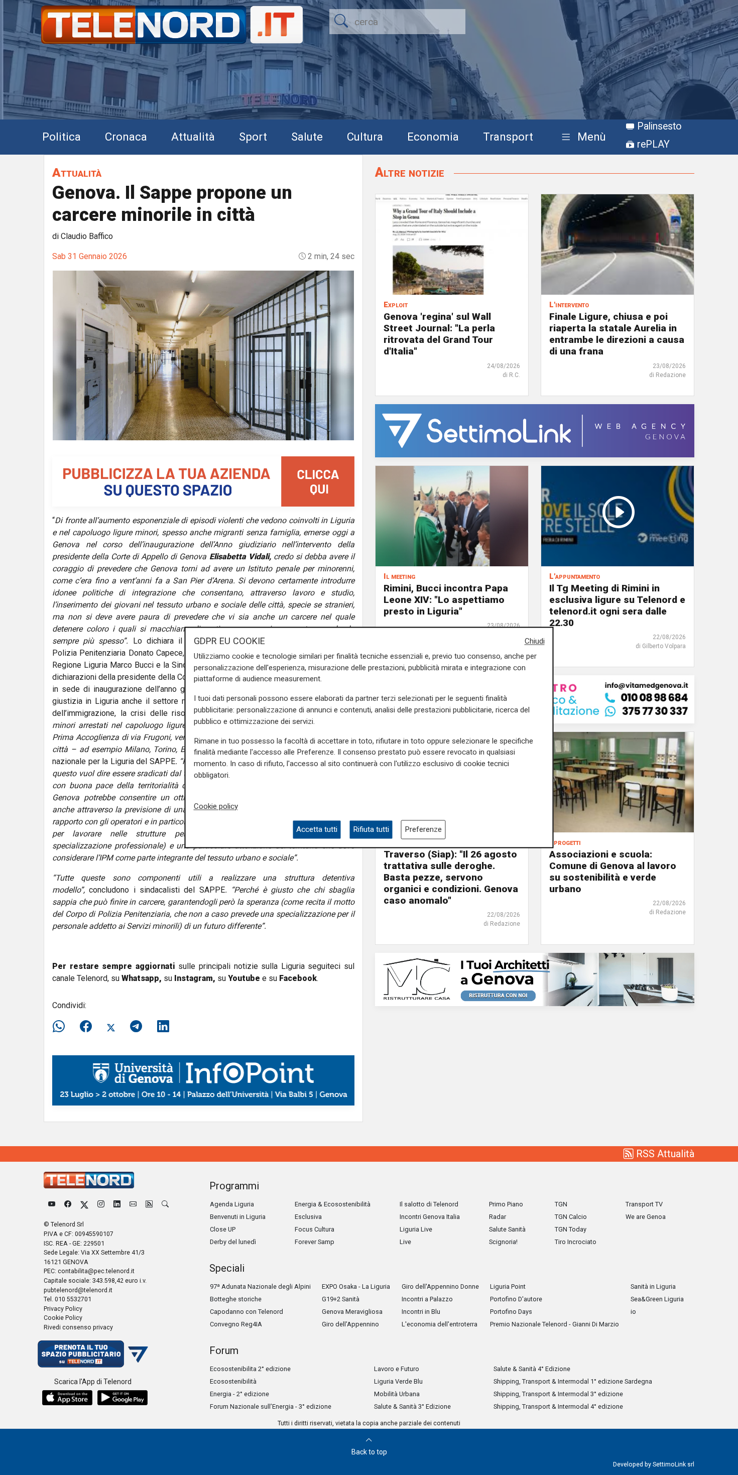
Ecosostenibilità (233, 1381)
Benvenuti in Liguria (238, 1216)
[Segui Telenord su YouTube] (52, 1204)
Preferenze (423, 829)
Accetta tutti (316, 829)
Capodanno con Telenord (246, 1311)
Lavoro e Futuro (396, 1369)
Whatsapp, (141, 978)
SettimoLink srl (673, 1464)
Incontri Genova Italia (430, 1216)
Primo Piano (506, 1204)
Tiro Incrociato (575, 1242)
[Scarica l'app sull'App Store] (67, 1398)
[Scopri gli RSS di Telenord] (149, 1204)
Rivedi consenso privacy (78, 1327)
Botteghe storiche (236, 1299)
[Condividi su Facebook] (85, 1026)
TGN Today (570, 1229)
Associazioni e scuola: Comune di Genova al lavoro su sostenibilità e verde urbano (612, 871)
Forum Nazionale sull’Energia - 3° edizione (270, 1406)
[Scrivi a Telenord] (133, 1204)
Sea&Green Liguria (657, 1299)
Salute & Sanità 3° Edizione (412, 1406)
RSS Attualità (664, 1154)
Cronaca (126, 136)
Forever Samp (314, 1242)
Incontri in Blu (421, 1311)
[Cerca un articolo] (165, 1204)
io (633, 1311)
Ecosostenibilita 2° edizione (250, 1369)
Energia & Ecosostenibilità (333, 1204)
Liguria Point (508, 1286)
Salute (307, 136)
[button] (581, 137)
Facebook (298, 978)
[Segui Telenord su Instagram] (101, 1204)
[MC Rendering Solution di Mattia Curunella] (534, 979)
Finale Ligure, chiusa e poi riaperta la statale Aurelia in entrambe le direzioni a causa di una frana (616, 334)
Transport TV (644, 1204)
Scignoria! (503, 1242)
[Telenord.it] (93, 1353)
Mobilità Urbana (397, 1394)
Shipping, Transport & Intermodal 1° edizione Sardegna (573, 1381)
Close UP (222, 1229)
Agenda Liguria (232, 1204)
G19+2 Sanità (340, 1299)
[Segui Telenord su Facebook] (68, 1204)
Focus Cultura (314, 1229)
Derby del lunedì (233, 1242)
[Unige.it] (203, 1079)
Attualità (193, 136)
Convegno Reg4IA (236, 1324)
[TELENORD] (89, 1180)
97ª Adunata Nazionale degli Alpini (260, 1286)
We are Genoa (646, 1216)
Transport (508, 136)
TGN (561, 1204)
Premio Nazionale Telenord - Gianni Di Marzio (554, 1324)
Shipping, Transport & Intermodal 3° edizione (558, 1394)
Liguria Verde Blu (398, 1381)
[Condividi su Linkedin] (163, 1026)
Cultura (365, 136)
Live (405, 1242)
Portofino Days (511, 1311)
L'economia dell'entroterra (439, 1324)
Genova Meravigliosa (352, 1311)
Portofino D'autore (516, 1299)
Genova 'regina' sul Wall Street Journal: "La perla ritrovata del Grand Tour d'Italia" (439, 334)
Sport (253, 136)
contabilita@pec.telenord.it (96, 1271)
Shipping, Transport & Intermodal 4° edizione (558, 1406)
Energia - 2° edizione (239, 1394)
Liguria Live (416, 1229)
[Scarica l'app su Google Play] (122, 1398)
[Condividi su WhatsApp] (61, 1026)
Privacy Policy (63, 1308)
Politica (61, 136)
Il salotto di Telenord (429, 1204)
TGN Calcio (571, 1216)
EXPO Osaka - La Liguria (356, 1286)
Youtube (244, 978)
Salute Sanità (507, 1229)
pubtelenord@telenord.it (78, 1290)
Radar (497, 1216)
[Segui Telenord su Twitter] (84, 1204)
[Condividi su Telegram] (136, 1026)
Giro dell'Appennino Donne (440, 1286)
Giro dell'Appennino (350, 1324)
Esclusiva (308, 1216)
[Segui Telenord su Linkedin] (117, 1204)
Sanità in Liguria (653, 1286)
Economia (433, 136)
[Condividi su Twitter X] (110, 1026)
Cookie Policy (63, 1317)
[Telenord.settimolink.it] (203, 480)
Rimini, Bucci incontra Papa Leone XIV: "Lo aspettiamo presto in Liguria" (446, 599)
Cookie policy (216, 806)
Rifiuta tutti (371, 829)
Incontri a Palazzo (427, 1299)
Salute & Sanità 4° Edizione (532, 1369)
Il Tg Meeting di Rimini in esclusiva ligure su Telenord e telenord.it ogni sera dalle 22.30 (617, 605)
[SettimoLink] (534, 430)
